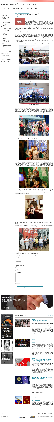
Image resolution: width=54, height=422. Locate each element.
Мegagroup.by (50, 416)
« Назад (16, 16)
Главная (16, 13)
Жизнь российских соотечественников (23, 13)
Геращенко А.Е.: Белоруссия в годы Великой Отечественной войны (6, 336)
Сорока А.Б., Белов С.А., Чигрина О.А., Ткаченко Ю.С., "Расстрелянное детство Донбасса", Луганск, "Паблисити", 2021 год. (7, 360)
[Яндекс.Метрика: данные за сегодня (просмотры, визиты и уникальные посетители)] (22, 417)
